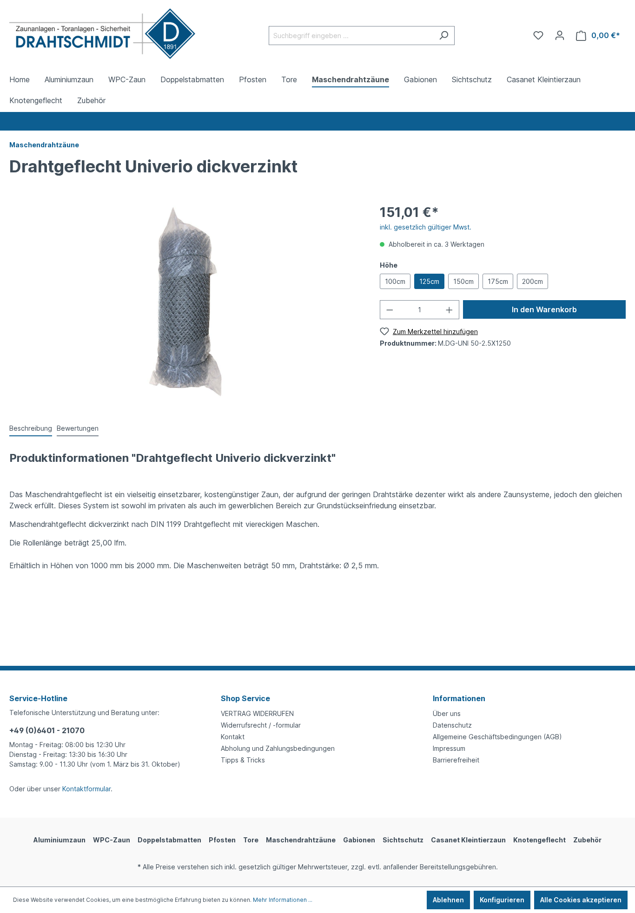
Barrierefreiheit (456, 760)
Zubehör (587, 840)
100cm (395, 281)
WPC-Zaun (111, 840)
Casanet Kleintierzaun (468, 840)
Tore (250, 840)
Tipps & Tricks (243, 760)
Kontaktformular (86, 789)
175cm (498, 281)
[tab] (30, 428)
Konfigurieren (502, 900)
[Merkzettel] (538, 35)
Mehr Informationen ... (282, 899)
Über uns (447, 713)
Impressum (449, 748)
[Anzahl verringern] (389, 309)
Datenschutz (452, 725)
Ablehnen (448, 900)
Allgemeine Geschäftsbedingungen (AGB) (497, 737)
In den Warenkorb (544, 309)
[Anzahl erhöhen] (449, 309)
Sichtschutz (403, 840)
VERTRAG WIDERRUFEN (257, 713)
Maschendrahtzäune (301, 840)
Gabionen (359, 840)
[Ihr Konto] (559, 35)
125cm (429, 281)
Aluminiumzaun (59, 840)
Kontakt (233, 737)
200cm (532, 281)
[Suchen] (444, 35)
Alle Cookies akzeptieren (581, 900)
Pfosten (222, 840)
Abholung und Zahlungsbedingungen (278, 748)
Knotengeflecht (539, 840)
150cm (463, 281)
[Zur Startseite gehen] (102, 33)
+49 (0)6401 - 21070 (47, 730)
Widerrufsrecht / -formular (261, 725)
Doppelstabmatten (169, 840)
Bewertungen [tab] (78, 428)
